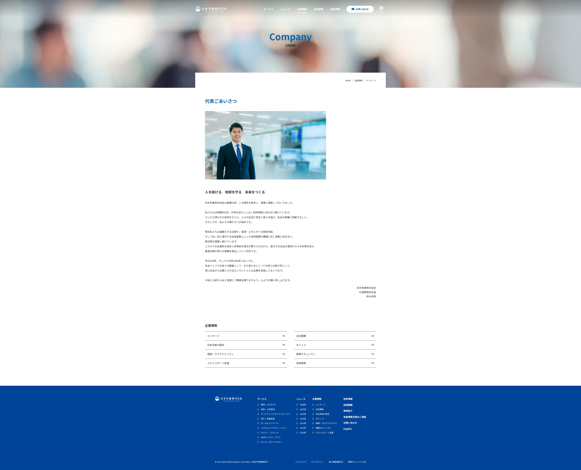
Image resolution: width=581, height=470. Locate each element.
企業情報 (302, 9)
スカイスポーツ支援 (218, 363)
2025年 (303, 409)
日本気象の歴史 (215, 345)
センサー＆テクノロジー (271, 441)
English (347, 428)
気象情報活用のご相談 (354, 416)
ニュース (285, 9)
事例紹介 (348, 410)
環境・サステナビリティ (220, 354)
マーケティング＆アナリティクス (275, 413)
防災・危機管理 (268, 418)
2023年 (303, 418)
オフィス (301, 345)
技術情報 (318, 9)
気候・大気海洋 (268, 409)
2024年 (303, 413)
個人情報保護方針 (336, 461)
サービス (268, 9)
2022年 (303, 423)
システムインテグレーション (273, 427)
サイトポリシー (317, 461)
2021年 (303, 427)
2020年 (303, 432)
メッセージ (213, 336)
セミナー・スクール (270, 432)
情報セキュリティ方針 (357, 461)
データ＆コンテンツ (270, 423)
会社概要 (301, 336)
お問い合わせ (350, 422)
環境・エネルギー (269, 404)
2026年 (303, 404)
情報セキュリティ (305, 354)
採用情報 (335, 9)
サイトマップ (300, 461)
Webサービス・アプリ (271, 437)
